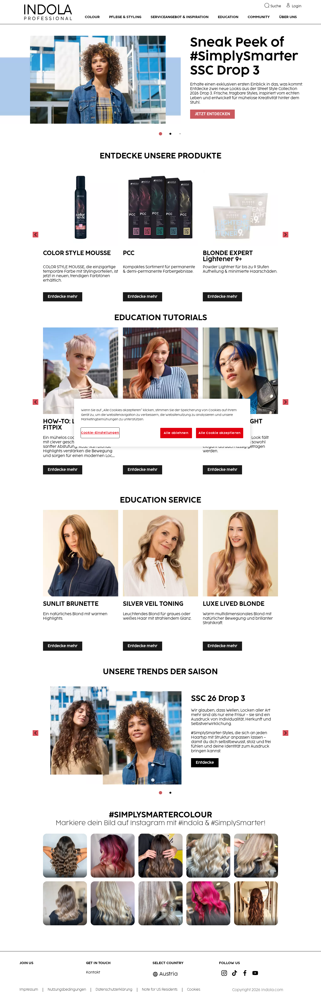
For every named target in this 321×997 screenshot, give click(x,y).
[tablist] (160, 134)
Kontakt (93, 972)
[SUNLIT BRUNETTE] (80, 581)
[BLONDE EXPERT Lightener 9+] (240, 235)
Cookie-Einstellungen (100, 433)
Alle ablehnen (176, 433)
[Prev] (36, 235)
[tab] (160, 133)
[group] (160, 83)
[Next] (285, 235)
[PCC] (160, 235)
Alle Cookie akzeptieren (220, 433)
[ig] (224, 973)
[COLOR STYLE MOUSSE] (80, 235)
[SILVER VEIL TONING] (160, 581)
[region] (162, 423)
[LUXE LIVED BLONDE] (240, 581)
